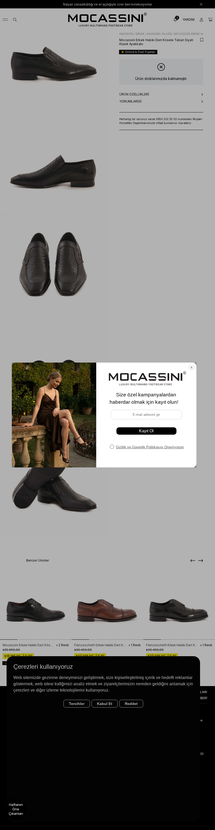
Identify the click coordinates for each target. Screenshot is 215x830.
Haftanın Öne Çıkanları (16, 809)
